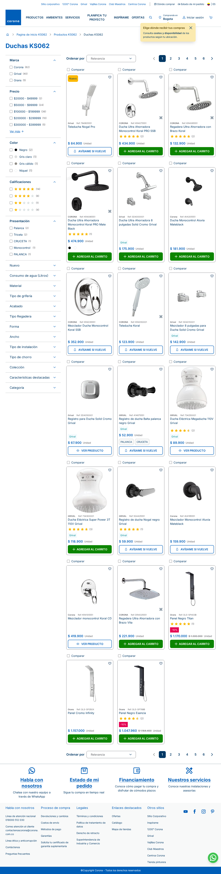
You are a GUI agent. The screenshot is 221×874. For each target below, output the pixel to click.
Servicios (72, 17)
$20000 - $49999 (28, 98)
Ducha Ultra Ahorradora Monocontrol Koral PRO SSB (137, 129)
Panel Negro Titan (181, 618)
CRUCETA (22, 241)
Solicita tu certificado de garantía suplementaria (54, 844)
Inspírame (121, 17)
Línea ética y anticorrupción (21, 840)
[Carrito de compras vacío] (210, 17)
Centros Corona (156, 855)
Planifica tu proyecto (97, 17)
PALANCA (22, 254)
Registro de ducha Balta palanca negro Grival (140, 421)
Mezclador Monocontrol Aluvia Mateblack (190, 521)
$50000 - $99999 (29, 105)
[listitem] (162, 58)
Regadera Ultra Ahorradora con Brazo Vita (139, 620)
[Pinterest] (212, 811)
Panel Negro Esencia (132, 713)
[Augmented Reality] (161, 118)
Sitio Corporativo (156, 816)
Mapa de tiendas (121, 829)
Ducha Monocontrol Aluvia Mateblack (187, 222)
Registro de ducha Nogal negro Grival (139, 521)
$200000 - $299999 (30, 118)
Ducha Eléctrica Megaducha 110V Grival (191, 421)
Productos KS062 (65, 34)
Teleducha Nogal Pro (81, 126)
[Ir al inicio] (13, 17)
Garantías (46, 835)
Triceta (20, 234)
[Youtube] (185, 811)
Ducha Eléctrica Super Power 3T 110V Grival (89, 521)
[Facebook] (194, 811)
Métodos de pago (51, 829)
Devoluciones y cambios (54, 816)
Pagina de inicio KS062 (32, 34)
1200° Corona (155, 829)
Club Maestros (155, 848)
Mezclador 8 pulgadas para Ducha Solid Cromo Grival (188, 327)
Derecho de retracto (87, 833)
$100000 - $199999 (30, 111)
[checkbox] (11, 67)
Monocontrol (24, 247)
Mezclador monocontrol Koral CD (90, 618)
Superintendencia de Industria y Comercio (88, 841)
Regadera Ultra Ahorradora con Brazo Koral (190, 129)
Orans (20, 80)
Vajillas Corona (155, 842)
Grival (21, 73)
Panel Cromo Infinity (81, 713)
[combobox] (111, 58)
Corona (22, 67)
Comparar (77, 69)
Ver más (15, 131)
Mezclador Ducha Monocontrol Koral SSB (88, 327)
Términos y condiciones (89, 816)
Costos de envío (50, 822)
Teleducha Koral (129, 325)
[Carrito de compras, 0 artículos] (210, 17)
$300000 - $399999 (29, 124)
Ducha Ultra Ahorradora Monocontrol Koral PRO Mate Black (87, 224)
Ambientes (54, 17)
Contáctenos (13, 847)
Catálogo (117, 822)
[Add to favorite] (110, 77)
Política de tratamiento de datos (90, 824)
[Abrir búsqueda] (150, 17)
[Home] (8, 34)
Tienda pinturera (156, 862)
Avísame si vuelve (92, 151)
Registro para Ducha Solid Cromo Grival (90, 421)
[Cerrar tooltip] (191, 28)
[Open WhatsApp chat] (213, 858)
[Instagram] (203, 811)
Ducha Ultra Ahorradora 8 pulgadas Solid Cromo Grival (138, 222)
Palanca (21, 228)
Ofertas (138, 17)
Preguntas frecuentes (18, 853)
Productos (34, 17)
